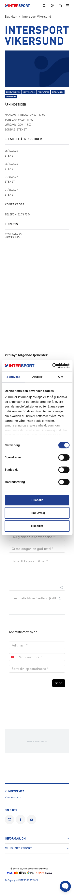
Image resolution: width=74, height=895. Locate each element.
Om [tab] (60, 376)
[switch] (63, 457)
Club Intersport (18, 848)
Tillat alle (37, 500)
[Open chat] (65, 886)
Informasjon (15, 838)
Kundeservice (13, 797)
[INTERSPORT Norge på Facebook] (20, 819)
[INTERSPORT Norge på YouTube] (31, 819)
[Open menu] (67, 6)
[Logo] (19, 5)
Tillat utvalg (37, 512)
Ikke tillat (37, 525)
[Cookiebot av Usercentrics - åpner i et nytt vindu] (52, 365)
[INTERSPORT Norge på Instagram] (9, 819)
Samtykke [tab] (13, 376)
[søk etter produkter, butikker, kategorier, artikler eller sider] (44, 6)
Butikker (11, 16)
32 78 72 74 (24, 214)
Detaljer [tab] (37, 376)
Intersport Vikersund (36, 16)
